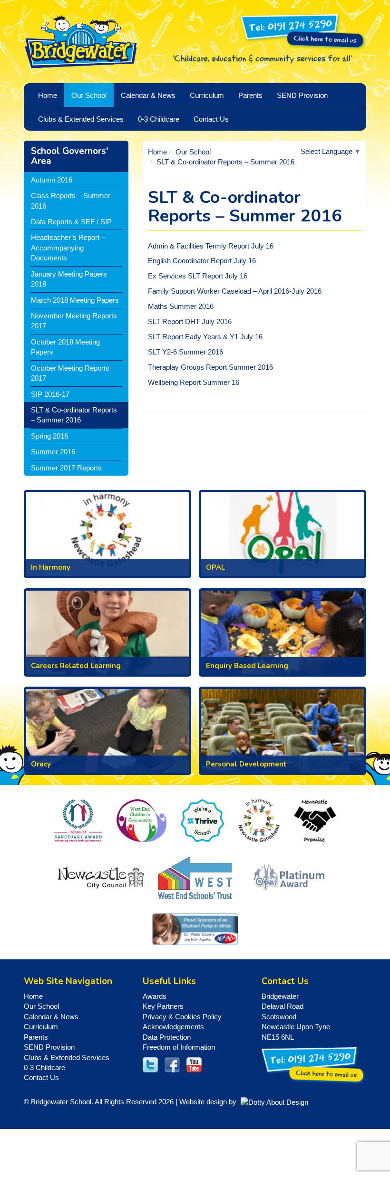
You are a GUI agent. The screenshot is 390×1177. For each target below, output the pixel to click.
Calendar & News (51, 1017)
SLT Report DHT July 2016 (190, 321)
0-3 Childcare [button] (158, 119)
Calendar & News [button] (148, 95)
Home (157, 152)
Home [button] (47, 95)
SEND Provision (302, 95)
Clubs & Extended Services (66, 1057)
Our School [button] (89, 95)
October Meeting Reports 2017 (70, 373)
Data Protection (167, 1037)
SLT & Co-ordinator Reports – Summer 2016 (74, 415)
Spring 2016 (49, 436)
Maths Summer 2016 (181, 306)
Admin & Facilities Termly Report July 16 (210, 246)
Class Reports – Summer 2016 (70, 200)
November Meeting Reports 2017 (74, 321)
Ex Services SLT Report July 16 (197, 276)
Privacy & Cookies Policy (182, 1017)
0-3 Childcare (44, 1067)
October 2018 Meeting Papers (65, 347)
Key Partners (163, 1006)
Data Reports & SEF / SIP (71, 222)
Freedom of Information (179, 1047)
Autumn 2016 (51, 180)
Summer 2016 (53, 452)
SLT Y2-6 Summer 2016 (185, 352)
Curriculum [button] (207, 95)
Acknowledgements (173, 1027)
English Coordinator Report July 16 (202, 261)
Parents (36, 1037)
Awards (154, 996)
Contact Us (211, 119)
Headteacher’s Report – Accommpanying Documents (68, 247)
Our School (193, 152)
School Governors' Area (69, 156)
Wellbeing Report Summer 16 (193, 382)
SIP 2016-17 (50, 394)
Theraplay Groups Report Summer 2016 (210, 367)
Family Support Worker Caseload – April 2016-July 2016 (235, 291)
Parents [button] (250, 95)
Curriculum (41, 1027)
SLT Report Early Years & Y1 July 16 (205, 337)
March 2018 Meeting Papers (75, 300)
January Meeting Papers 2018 (69, 279)
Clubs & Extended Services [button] (81, 119)
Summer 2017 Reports (66, 468)
